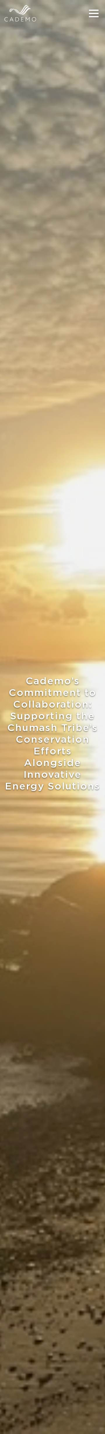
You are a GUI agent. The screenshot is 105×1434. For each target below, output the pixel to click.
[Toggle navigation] (94, 13)
